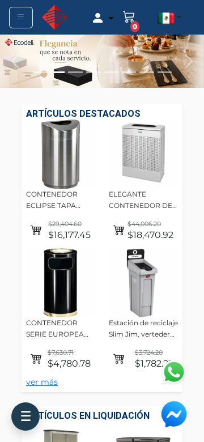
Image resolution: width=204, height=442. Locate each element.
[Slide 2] (57, 72)
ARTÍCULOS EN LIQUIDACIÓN (88, 415)
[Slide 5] (111, 72)
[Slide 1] (39, 72)
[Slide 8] (165, 72)
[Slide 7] (146, 72)
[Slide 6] (129, 72)
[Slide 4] (93, 72)
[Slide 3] (75, 72)
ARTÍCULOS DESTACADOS (83, 113)
